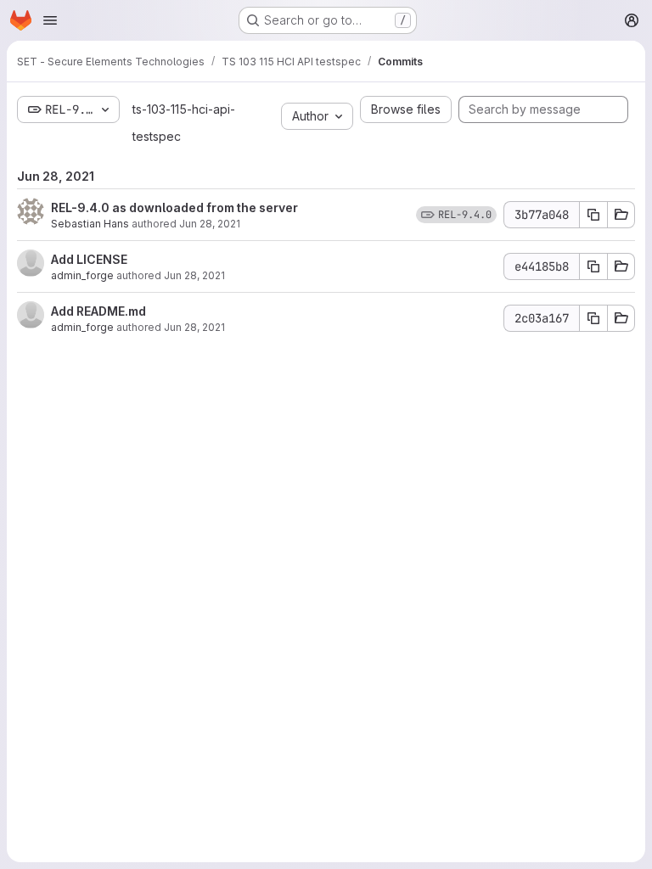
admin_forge (82, 275)
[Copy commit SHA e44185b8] (593, 266)
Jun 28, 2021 (209, 223)
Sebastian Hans (90, 223)
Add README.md (98, 311)
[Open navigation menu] (50, 20)
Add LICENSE (89, 259)
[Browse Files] (621, 214)
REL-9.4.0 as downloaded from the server (174, 207)
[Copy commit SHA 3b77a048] (593, 214)
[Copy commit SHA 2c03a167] (593, 318)
